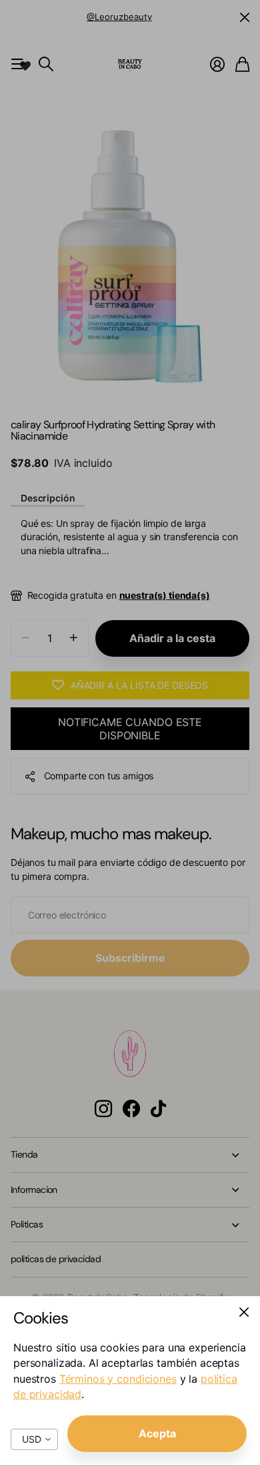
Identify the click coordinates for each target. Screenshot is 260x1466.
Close (244, 1312)
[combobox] (34, 1439)
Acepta (157, 1433)
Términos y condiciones (118, 1378)
